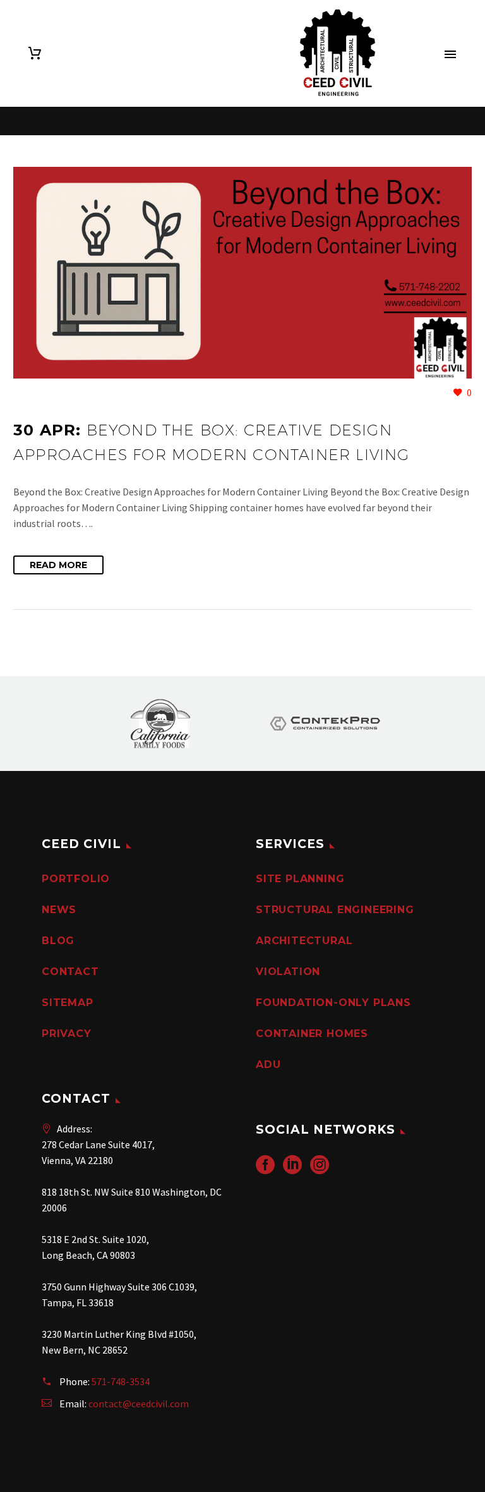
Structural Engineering (335, 910)
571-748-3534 (121, 1381)
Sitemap (67, 1003)
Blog (58, 941)
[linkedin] (292, 1168)
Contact (70, 972)
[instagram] (319, 1168)
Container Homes (312, 1034)
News (59, 910)
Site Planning (300, 879)
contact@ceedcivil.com (138, 1403)
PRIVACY (67, 1034)
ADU (268, 1064)
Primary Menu (450, 54)
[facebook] (265, 1168)
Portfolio (76, 879)
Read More (58, 565)
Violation (288, 972)
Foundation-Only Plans (333, 1003)
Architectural (304, 941)
